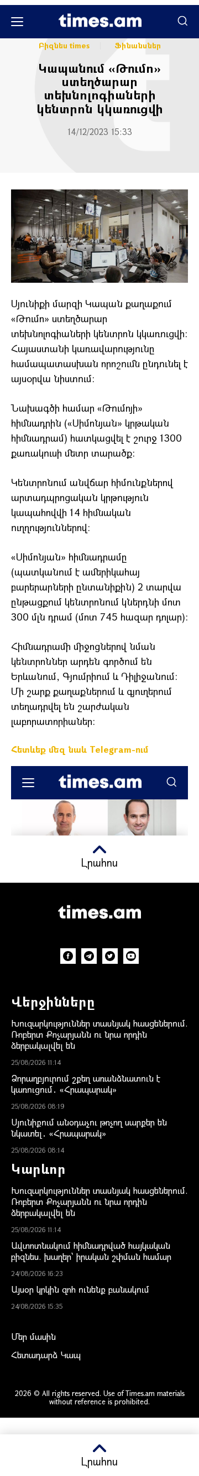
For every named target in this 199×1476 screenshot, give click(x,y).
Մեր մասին (33, 1336)
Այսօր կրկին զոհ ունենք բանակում (80, 1289)
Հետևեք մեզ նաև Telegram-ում (79, 749)
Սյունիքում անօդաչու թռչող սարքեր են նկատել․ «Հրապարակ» (89, 1127)
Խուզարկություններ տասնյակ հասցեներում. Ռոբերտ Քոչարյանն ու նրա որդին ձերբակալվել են (99, 1034)
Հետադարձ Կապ (46, 1354)
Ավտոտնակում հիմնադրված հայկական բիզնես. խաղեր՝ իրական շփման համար (91, 1250)
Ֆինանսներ (137, 45)
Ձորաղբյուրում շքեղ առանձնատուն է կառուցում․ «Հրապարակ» (85, 1083)
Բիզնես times (64, 45)
